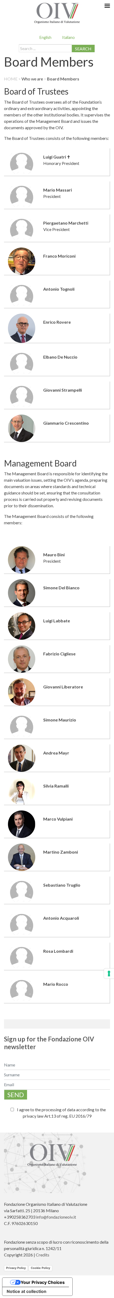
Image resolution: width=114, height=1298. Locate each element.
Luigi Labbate (56, 620)
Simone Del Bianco (61, 587)
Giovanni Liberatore (63, 686)
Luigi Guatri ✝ (56, 156)
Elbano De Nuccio (60, 356)
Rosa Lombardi (58, 951)
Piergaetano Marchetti (65, 222)
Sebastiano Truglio (61, 884)
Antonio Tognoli (58, 288)
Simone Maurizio (59, 719)
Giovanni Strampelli (62, 389)
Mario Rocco (55, 984)
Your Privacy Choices (43, 1282)
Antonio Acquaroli (61, 917)
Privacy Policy (16, 1268)
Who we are (32, 78)
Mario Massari (57, 189)
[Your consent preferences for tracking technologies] (109, 973)
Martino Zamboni (60, 851)
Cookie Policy (40, 1268)
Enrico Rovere (57, 321)
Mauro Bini (54, 554)
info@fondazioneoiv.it (56, 1216)
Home (10, 78)
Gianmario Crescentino (66, 422)
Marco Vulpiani (58, 818)
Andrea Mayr (56, 752)
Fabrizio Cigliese (59, 653)
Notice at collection (26, 1291)
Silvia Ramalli (56, 785)
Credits (42, 1254)
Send (15, 1094)
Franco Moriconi (59, 255)
